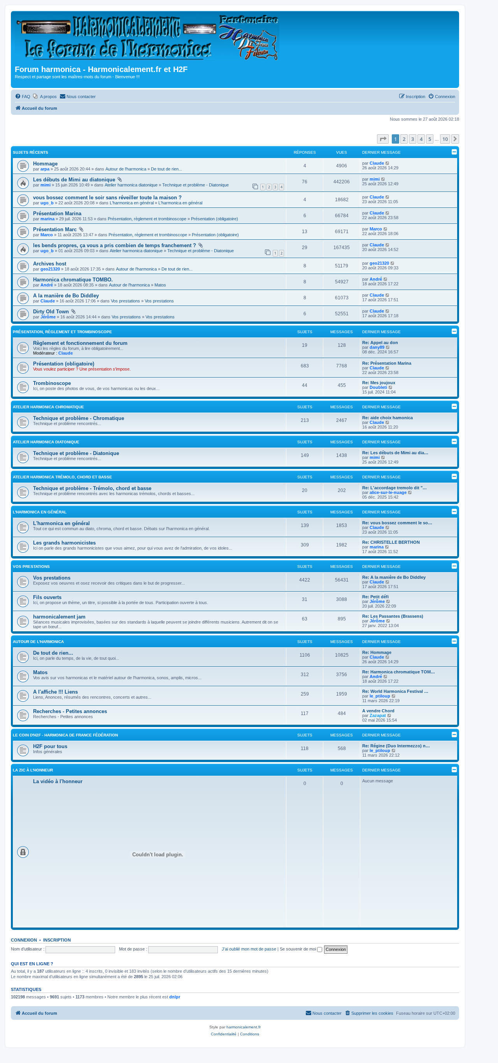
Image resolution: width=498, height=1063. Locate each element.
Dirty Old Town (51, 312)
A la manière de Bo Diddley (66, 296)
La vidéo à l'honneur (57, 781)
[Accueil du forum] (149, 39)
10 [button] (445, 138)
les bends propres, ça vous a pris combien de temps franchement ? (114, 245)
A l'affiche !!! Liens (55, 692)
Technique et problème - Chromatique (78, 418)
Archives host (49, 264)
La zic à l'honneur (33, 770)
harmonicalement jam (59, 617)
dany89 (377, 347)
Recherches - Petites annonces (70, 711)
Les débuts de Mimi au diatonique (74, 180)
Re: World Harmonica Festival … (395, 691)
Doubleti (378, 387)
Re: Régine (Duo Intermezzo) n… (396, 745)
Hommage (45, 164)
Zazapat (378, 715)
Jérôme (48, 317)
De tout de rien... (166, 169)
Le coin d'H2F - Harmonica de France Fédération (65, 735)
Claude (377, 163)
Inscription (57, 940)
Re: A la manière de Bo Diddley (394, 577)
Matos (160, 285)
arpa (44, 169)
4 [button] (421, 138)
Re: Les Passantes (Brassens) (392, 616)
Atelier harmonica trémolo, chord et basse (62, 477)
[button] (383, 139)
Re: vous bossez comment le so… (397, 522)
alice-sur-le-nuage (388, 492)
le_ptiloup (380, 696)
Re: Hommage (376, 652)
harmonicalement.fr (243, 1027)
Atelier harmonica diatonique (131, 185)
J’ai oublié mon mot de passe (249, 949)
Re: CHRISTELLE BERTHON (391, 542)
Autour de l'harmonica (125, 169)
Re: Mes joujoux (378, 382)
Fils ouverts (47, 597)
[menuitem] (22, 96)
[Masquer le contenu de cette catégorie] (454, 331)
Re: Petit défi (375, 596)
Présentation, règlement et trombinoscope (147, 218)
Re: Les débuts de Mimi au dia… (395, 452)
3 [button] (412, 138)
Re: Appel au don (380, 342)
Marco (46, 234)
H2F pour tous (50, 746)
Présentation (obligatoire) (214, 218)
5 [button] (429, 138)
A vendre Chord (378, 710)
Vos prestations (125, 301)
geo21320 (50, 269)
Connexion (24, 940)
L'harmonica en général (132, 202)
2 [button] (404, 138)
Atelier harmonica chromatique (48, 407)
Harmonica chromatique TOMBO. (73, 280)
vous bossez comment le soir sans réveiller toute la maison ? (107, 197)
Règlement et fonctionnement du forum (80, 343)
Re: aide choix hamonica (387, 417)
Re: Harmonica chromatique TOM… (398, 671)
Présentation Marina (57, 213)
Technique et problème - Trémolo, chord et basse (92, 488)
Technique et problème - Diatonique (195, 185)
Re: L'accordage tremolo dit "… (394, 487)
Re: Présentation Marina (386, 363)
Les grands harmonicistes (64, 543)
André (46, 285)
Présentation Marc (55, 229)
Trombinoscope (52, 383)
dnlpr (174, 996)
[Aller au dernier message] (387, 163)
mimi (45, 185)
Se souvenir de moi (298, 949)
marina (47, 218)
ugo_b (47, 202)
